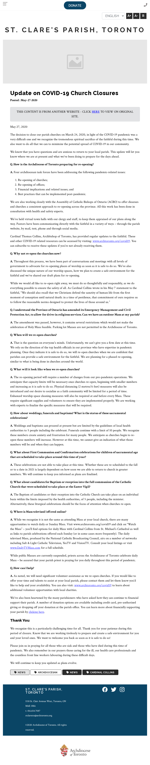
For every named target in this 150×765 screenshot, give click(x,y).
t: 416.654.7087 (32, 710)
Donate (75, 5)
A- (136, 16)
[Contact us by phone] (145, 5)
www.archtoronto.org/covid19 (111, 241)
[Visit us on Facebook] (105, 690)
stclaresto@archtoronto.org (38, 715)
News (21, 672)
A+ (129, 16)
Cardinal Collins (101, 672)
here (96, 112)
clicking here (36, 612)
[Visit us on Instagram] (122, 690)
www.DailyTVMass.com (25, 548)
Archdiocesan (47, 672)
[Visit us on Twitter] (113, 690)
